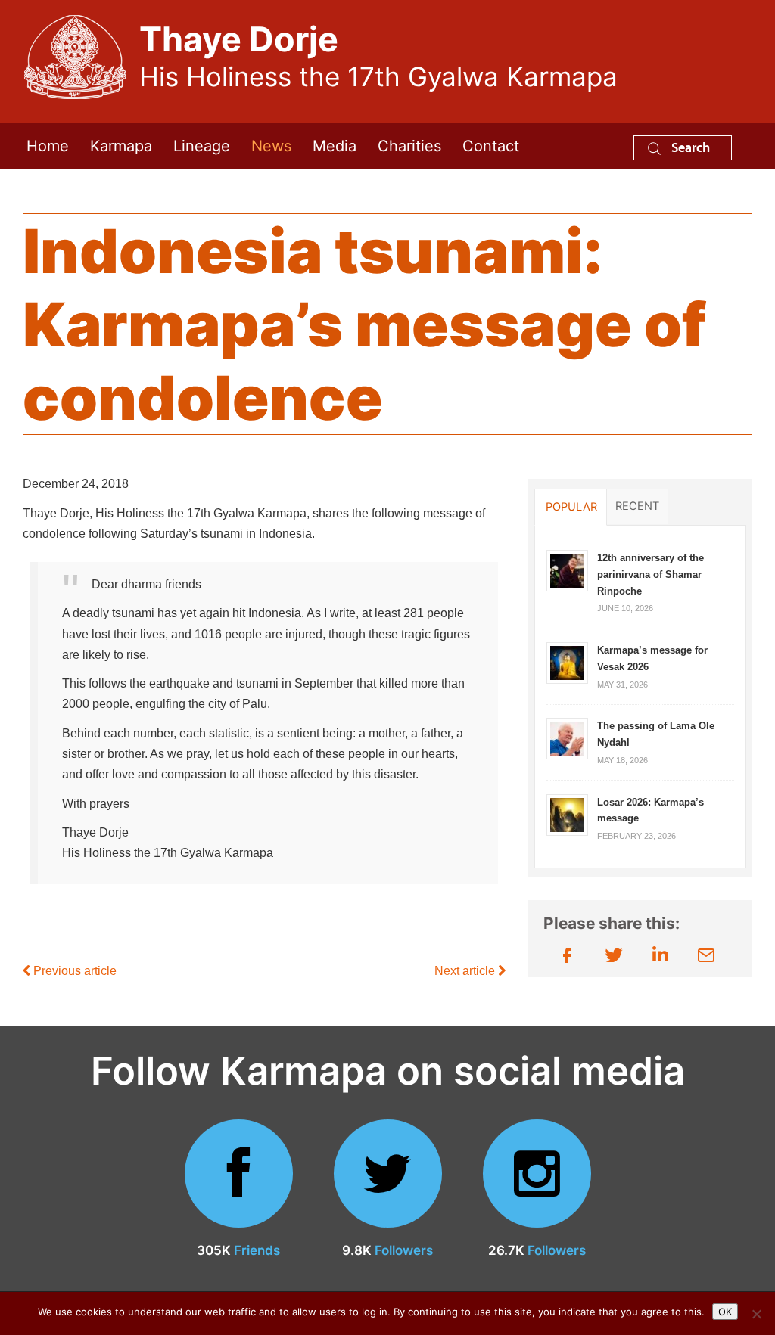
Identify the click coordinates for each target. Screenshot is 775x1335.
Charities (409, 146)
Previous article (73, 970)
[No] (756, 1313)
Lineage (201, 146)
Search (689, 147)
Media (334, 146)
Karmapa (121, 146)
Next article (466, 970)
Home (47, 146)
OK (725, 1312)
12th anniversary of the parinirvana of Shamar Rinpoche (650, 574)
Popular (571, 507)
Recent (637, 506)
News (271, 146)
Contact (490, 146)
